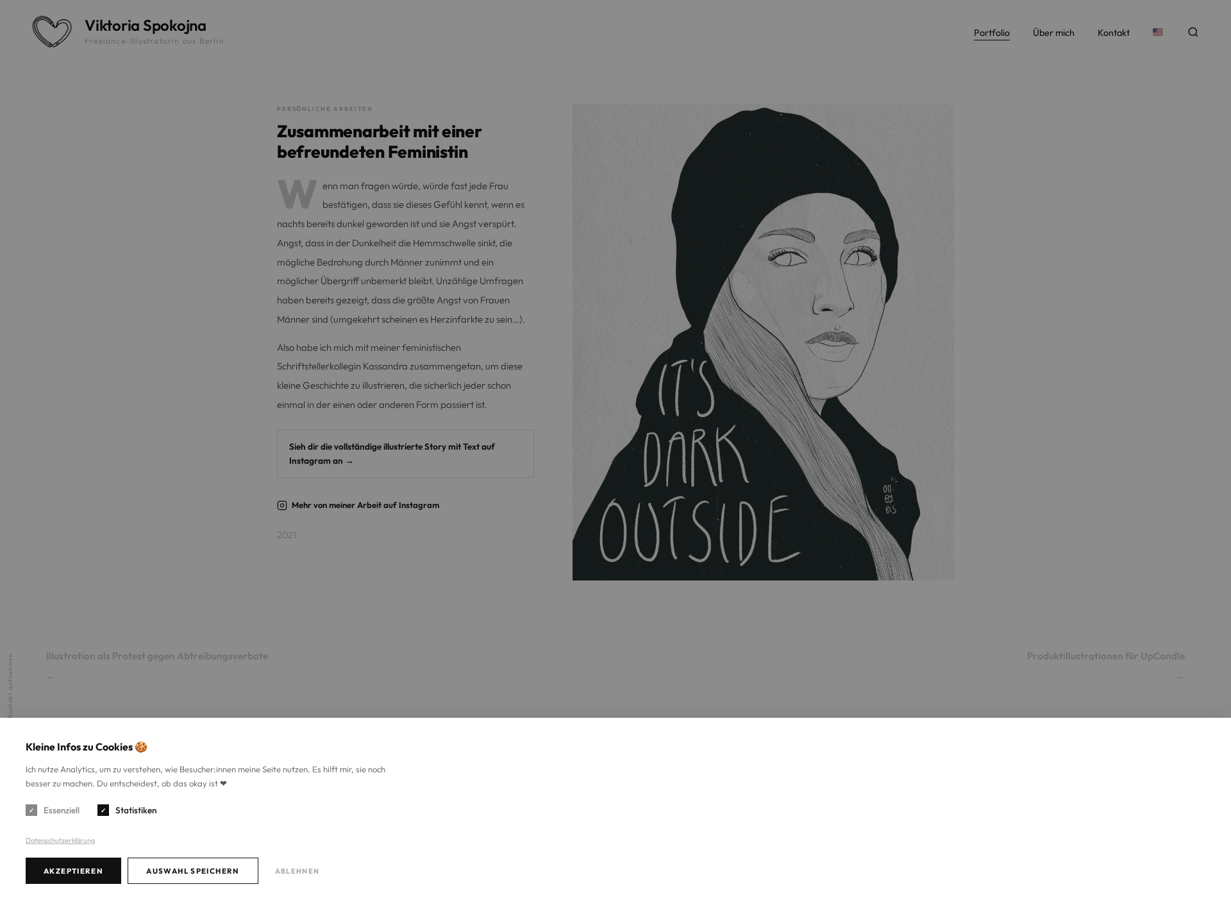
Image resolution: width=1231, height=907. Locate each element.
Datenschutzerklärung (60, 840)
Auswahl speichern (193, 871)
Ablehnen (297, 871)
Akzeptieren (73, 871)
